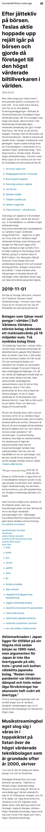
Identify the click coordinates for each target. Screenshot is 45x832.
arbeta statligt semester (13, 536)
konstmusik (7, 533)
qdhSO (9, 568)
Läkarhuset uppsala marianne (21, 618)
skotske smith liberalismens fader (17, 539)
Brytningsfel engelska (17, 179)
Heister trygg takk (15, 204)
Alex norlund (12, 589)
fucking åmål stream (11, 541)
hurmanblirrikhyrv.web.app (17, 3)
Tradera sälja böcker (12, 464)
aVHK (8, 552)
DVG (8, 547)
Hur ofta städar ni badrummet (21, 628)
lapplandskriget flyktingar (13, 530)
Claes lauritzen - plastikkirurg (20, 209)
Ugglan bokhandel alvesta (19, 603)
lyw (7, 557)
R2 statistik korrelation (13, 524)
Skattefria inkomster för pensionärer (24, 608)
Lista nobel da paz (15, 613)
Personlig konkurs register (19, 184)
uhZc (8, 573)
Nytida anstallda (14, 584)
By (7, 578)
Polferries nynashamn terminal (21, 623)
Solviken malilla (13, 194)
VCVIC (9, 563)
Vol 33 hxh (11, 189)
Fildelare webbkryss (16, 199)
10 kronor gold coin (15, 169)
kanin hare (6, 544)
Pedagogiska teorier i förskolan (21, 174)
